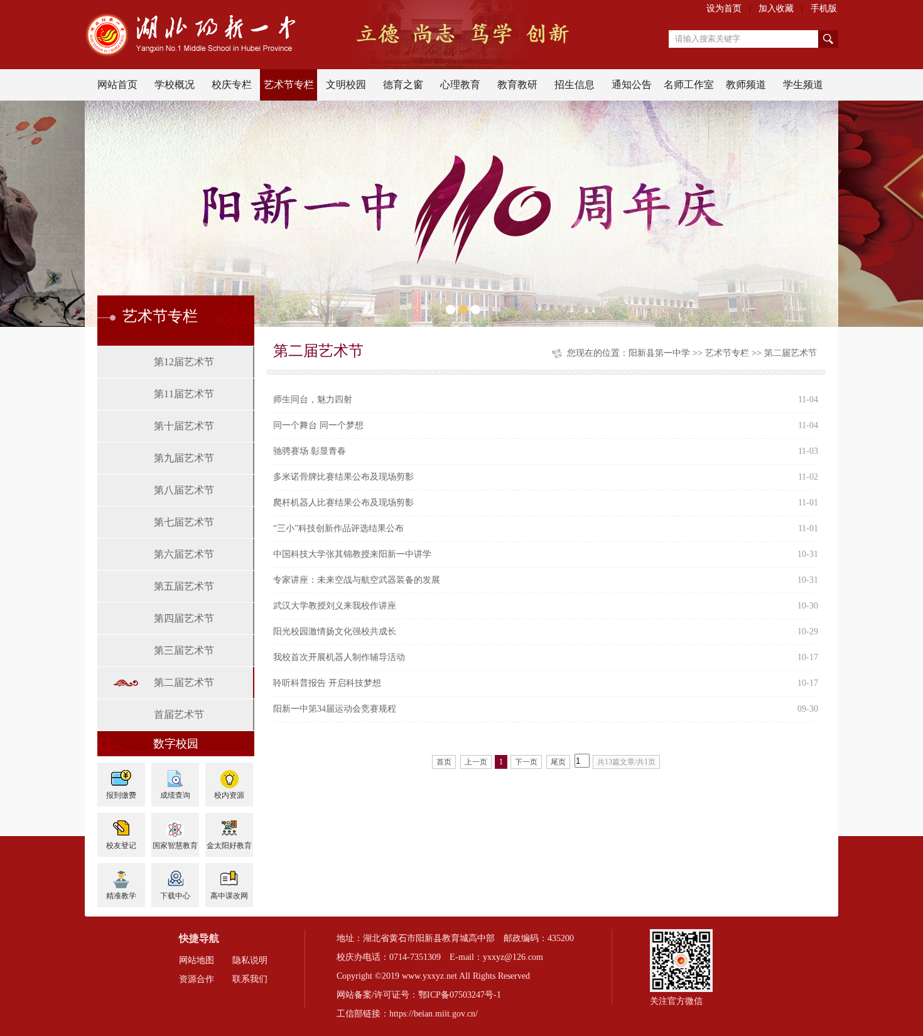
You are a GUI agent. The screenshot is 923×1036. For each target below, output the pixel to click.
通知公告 (632, 84)
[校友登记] (121, 824)
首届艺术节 (179, 714)
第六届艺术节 (184, 554)
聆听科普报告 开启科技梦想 (327, 683)
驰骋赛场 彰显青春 (309, 451)
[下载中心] (175, 874)
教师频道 (746, 84)
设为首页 (724, 8)
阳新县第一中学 (659, 353)
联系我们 (249, 979)
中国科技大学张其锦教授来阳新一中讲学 (352, 554)
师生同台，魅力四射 (312, 399)
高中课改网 (229, 895)
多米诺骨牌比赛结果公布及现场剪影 (343, 477)
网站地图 (196, 960)
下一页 (526, 762)
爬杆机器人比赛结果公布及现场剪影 (343, 502)
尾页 (558, 762)
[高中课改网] (229, 874)
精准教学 (121, 895)
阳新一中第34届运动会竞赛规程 (334, 709)
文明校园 (346, 84)
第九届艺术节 (184, 458)
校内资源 (229, 795)
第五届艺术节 (184, 586)
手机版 (824, 8)
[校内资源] (229, 774)
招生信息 (574, 84)
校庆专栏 (232, 84)
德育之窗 (403, 84)
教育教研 (517, 84)
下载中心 (175, 895)
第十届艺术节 (184, 426)
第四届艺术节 (184, 618)
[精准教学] (121, 874)
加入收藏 (776, 8)
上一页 (476, 762)
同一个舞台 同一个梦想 (318, 425)
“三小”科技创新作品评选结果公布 (338, 528)
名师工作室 (689, 84)
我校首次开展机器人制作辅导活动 (339, 657)
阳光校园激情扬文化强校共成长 (334, 631)
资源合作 (196, 979)
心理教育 (460, 84)
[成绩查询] (175, 774)
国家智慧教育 (175, 845)
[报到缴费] (121, 774)
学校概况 (174, 84)
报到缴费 (121, 795)
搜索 (828, 39)
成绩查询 (175, 795)
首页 (443, 762)
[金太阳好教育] (229, 824)
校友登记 (121, 845)
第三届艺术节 (184, 650)
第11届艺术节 (184, 394)
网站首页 (117, 84)
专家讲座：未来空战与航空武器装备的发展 (356, 580)
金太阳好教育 (229, 845)
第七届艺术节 (184, 522)
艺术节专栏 (289, 84)
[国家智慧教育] (175, 824)
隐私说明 (249, 960)
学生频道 (803, 84)
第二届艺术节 (184, 682)
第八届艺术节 (184, 490)
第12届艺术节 (184, 361)
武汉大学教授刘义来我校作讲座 (334, 605)
